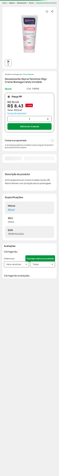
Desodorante (21, 3)
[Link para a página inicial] (4, 3)
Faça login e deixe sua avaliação (40, 258)
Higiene (12, 3)
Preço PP (17, 96)
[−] (11, 119)
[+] (47, 119)
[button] (29, 33)
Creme (31, 3)
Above (11, 209)
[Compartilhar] (52, 11)
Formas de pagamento (17, 113)
